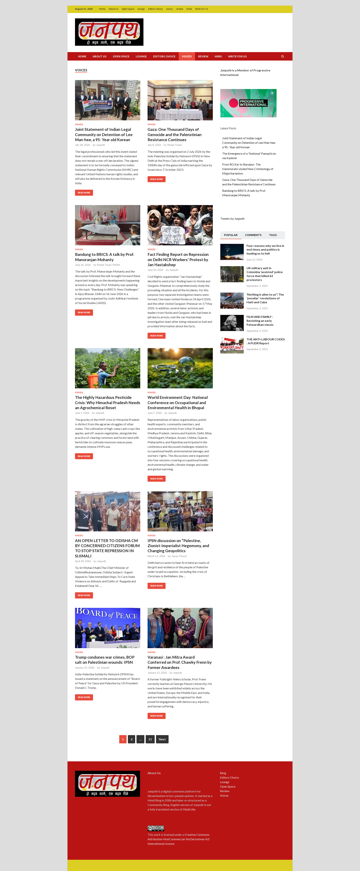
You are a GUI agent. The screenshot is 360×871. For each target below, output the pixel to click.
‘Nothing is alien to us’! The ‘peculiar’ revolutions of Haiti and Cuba (265, 298)
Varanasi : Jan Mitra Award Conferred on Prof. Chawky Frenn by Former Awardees (180, 662)
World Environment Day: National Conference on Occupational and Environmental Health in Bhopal (178, 402)
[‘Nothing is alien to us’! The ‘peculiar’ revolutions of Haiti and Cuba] (232, 295)
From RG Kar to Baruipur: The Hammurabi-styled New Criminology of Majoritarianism (247, 169)
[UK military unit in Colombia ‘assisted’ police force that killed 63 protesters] (232, 268)
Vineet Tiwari (174, 144)
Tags (273, 235)
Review (224, 791)
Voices (224, 795)
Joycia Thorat (179, 556)
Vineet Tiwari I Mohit (108, 264)
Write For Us (201, 8)
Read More (84, 193)
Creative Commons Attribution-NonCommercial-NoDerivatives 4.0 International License (178, 839)
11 (150, 739)
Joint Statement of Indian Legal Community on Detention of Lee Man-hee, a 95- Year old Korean (104, 134)
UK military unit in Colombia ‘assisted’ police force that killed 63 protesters (265, 273)
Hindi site (189, 809)
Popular (231, 235)
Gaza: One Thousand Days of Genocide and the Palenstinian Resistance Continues (175, 134)
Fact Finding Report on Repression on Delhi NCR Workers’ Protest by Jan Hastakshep (178, 259)
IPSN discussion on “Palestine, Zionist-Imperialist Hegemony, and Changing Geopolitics (178, 545)
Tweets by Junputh (232, 218)
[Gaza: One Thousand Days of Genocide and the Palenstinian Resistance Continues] (180, 101)
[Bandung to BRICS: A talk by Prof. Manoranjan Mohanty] (107, 226)
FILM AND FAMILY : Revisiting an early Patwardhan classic (260, 320)
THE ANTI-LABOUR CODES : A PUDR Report (266, 341)
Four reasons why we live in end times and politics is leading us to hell (265, 249)
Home (102, 8)
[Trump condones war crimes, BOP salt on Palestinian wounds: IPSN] (107, 629)
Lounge (224, 782)
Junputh (100, 144)
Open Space (128, 8)
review (179, 8)
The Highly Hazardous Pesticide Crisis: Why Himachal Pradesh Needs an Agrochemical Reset (107, 402)
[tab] (230, 235)
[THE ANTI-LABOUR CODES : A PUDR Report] (232, 339)
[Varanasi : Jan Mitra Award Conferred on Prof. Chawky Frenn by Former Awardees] (180, 629)
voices (169, 8)
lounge (141, 8)
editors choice (155, 8)
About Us (113, 8)
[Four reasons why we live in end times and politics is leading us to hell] (232, 246)
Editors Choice (229, 777)
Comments (253, 235)
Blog (223, 773)
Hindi (189, 8)
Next (162, 739)
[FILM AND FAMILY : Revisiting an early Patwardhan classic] (232, 317)
